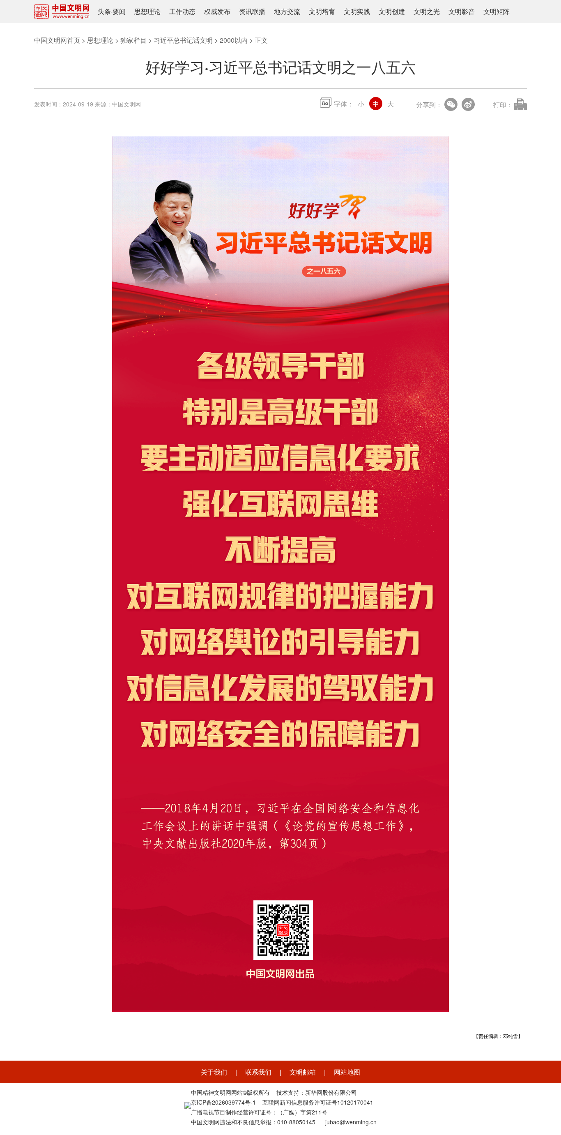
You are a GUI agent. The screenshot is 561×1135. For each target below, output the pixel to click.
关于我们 (214, 1072)
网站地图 (347, 1072)
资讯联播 (252, 11)
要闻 (119, 11)
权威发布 (217, 11)
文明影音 (461, 11)
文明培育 (322, 11)
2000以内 (234, 40)
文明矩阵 (496, 11)
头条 (104, 11)
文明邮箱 (303, 1072)
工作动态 (182, 11)
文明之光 (427, 11)
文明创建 (392, 11)
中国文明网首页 (57, 40)
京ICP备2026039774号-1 (223, 1102)
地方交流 (287, 11)
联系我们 (258, 1072)
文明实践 (357, 11)
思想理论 (147, 11)
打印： (503, 104)
